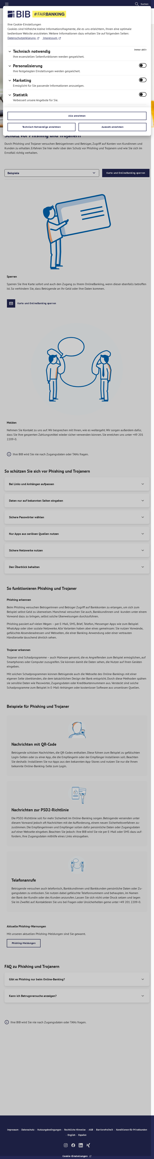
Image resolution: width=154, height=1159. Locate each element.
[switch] (142, 65)
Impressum (50, 38)
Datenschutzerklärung (22, 38)
